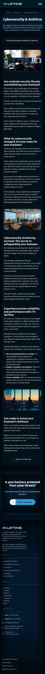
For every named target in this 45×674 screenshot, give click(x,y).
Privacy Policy (6, 663)
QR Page (6, 601)
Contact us (7, 598)
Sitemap (6, 591)
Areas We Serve (9, 576)
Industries (7, 574)
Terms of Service (7, 666)
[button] (40, 4)
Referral (6, 593)
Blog (5, 604)
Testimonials (8, 596)
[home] (13, 4)
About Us (7, 588)
